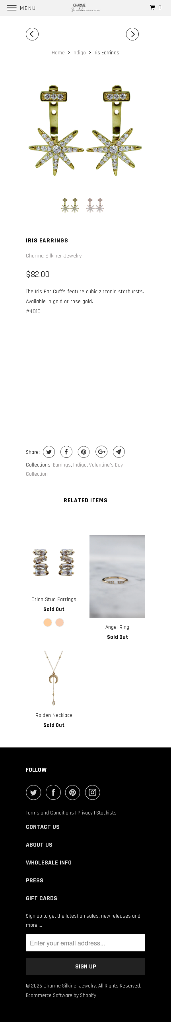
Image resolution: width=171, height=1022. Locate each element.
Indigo (80, 465)
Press (34, 880)
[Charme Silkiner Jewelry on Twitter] (35, 792)
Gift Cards (41, 898)
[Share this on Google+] (100, 452)
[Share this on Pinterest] (83, 452)
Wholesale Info (49, 863)
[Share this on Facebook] (65, 452)
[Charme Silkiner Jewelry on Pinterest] (74, 792)
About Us (39, 845)
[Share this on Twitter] (48, 452)
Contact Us (43, 827)
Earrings (62, 465)
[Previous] (33, 34)
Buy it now (85, 404)
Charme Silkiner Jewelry (54, 255)
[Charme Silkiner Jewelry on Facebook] (55, 792)
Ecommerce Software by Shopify (61, 995)
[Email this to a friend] (118, 452)
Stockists (106, 813)
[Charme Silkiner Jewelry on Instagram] (94, 792)
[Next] (133, 34)
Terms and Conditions (50, 813)
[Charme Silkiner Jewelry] (85, 7)
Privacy (85, 813)
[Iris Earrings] (85, 130)
